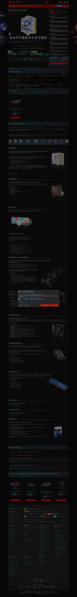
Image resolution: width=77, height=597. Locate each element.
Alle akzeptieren (54, 305)
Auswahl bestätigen (45, 305)
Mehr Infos (20, 301)
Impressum (27, 305)
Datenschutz (21, 305)
